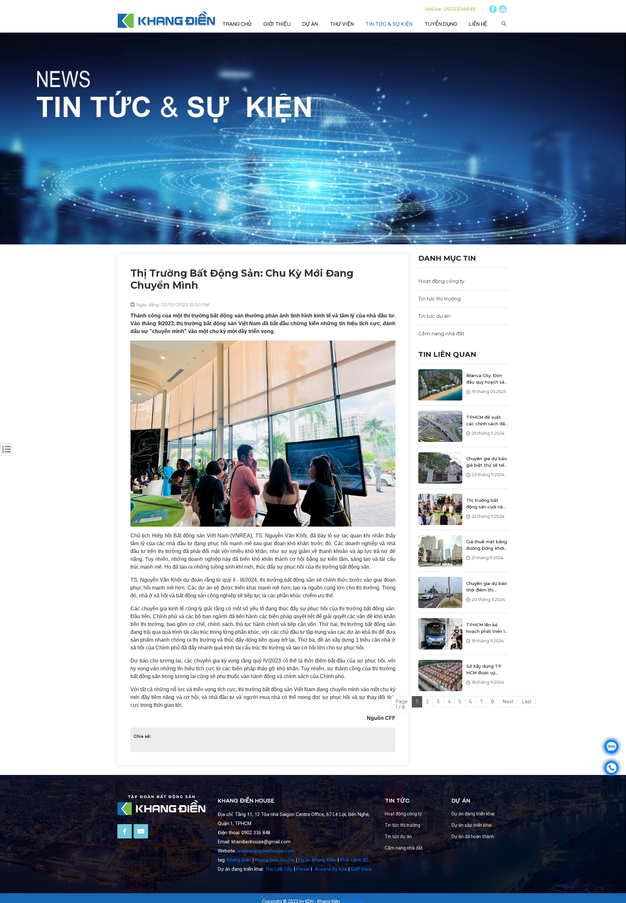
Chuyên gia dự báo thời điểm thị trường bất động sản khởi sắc (486, 587)
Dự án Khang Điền (317, 860)
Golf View (361, 869)
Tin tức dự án (434, 316)
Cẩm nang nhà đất (441, 333)
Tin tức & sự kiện (388, 23)
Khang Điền (239, 860)
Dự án (310, 23)
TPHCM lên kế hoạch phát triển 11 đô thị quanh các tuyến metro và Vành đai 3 (486, 628)
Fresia (302, 869)
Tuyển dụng (441, 23)
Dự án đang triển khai (473, 813)
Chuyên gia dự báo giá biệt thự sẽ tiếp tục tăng (486, 462)
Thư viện (342, 23)
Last (526, 702)
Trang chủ (236, 23)
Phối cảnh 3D (354, 860)
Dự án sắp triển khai (472, 825)
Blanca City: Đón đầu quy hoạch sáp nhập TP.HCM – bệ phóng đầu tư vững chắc (487, 379)
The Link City (278, 869)
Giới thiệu (277, 23)
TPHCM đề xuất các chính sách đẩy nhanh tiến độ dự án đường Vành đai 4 (486, 421)
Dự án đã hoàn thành (473, 836)
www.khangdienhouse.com (265, 851)
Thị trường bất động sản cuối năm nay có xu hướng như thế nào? (486, 504)
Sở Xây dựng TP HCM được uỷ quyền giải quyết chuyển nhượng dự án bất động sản (486, 670)
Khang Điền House (274, 860)
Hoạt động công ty (441, 281)
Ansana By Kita (331, 869)
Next (508, 702)
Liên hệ (478, 23)
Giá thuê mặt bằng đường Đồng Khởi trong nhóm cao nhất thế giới (486, 545)
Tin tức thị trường (439, 299)
